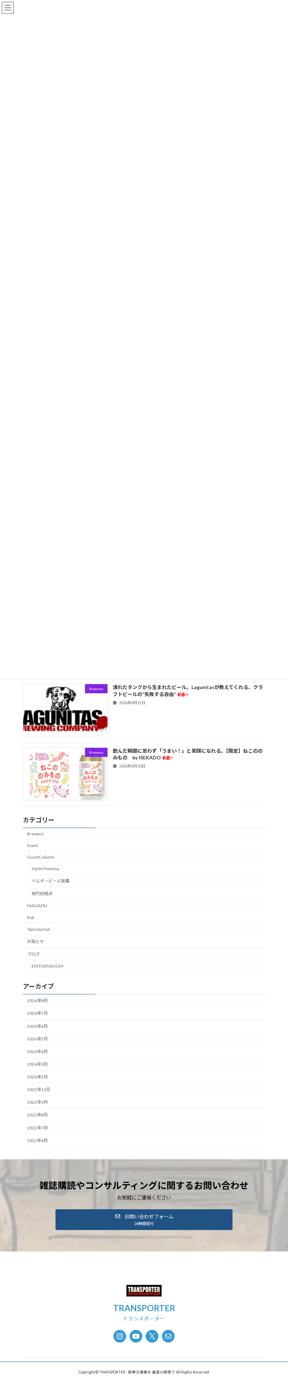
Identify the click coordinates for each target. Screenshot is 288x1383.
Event (32, 845)
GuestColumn (40, 857)
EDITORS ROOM (47, 966)
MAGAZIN (37, 906)
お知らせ (35, 941)
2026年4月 (37, 1051)
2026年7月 (37, 1013)
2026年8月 (37, 1000)
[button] (144, 1219)
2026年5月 (37, 1038)
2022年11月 (38, 1089)
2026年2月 (37, 1076)
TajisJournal (38, 929)
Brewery (35, 833)
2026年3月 (37, 1064)
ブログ (33, 954)
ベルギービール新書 (51, 881)
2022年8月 (37, 1115)
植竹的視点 (42, 893)
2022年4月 (37, 1140)
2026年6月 (37, 1026)
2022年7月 (37, 1127)
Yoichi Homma (45, 868)
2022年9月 (37, 1102)
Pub (30, 917)
